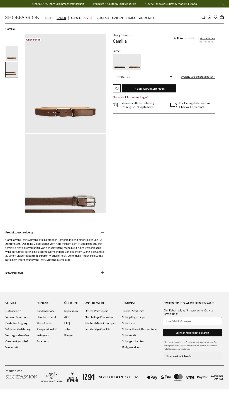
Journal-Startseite (133, 311)
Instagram (42, 335)
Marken (117, 17)
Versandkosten (207, 38)
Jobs (67, 329)
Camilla (10, 28)
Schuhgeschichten (133, 341)
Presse (68, 335)
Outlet (89, 17)
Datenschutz (13, 311)
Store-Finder (44, 323)
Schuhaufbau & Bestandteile (139, 329)
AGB (67, 317)
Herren (48, 17)
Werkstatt (146, 17)
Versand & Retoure (16, 317)
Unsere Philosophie (96, 311)
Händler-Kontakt (47, 317)
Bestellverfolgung (16, 323)
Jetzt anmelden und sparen (192, 332)
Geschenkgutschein (17, 341)
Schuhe (76, 17)
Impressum (71, 311)
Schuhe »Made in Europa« (100, 323)
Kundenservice (45, 311)
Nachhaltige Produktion (99, 317)
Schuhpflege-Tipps (133, 317)
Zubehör (103, 17)
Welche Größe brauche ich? (198, 76)
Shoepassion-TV (46, 329)
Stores (131, 17)
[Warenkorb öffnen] (222, 17)
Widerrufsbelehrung (17, 329)
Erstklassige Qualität (97, 329)
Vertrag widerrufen (17, 335)
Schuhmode (129, 335)
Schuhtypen (129, 323)
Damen (61, 17)
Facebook (42, 341)
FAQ (67, 323)
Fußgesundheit (131, 347)
